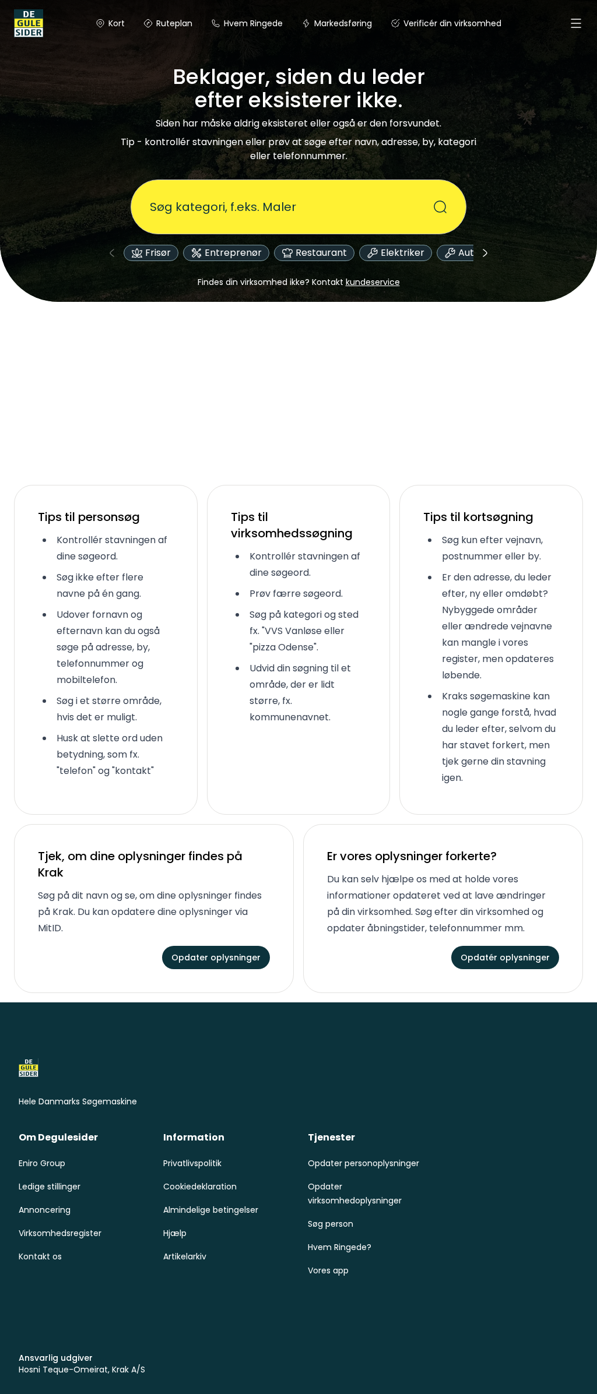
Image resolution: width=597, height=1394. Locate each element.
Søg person (330, 1224)
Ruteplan (174, 23)
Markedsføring (343, 23)
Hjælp (175, 1233)
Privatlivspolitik (192, 1163)
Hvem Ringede (253, 23)
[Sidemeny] (576, 23)
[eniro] (28, 23)
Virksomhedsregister (60, 1233)
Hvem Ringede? (339, 1247)
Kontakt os (40, 1256)
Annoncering (45, 1210)
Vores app (328, 1270)
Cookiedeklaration (200, 1186)
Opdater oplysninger (216, 957)
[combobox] (291, 207)
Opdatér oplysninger (505, 957)
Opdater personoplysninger (363, 1163)
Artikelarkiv (184, 1256)
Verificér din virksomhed (452, 23)
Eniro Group (42, 1163)
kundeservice (373, 282)
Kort (116, 23)
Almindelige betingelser (210, 1210)
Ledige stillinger (49, 1186)
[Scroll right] (485, 253)
